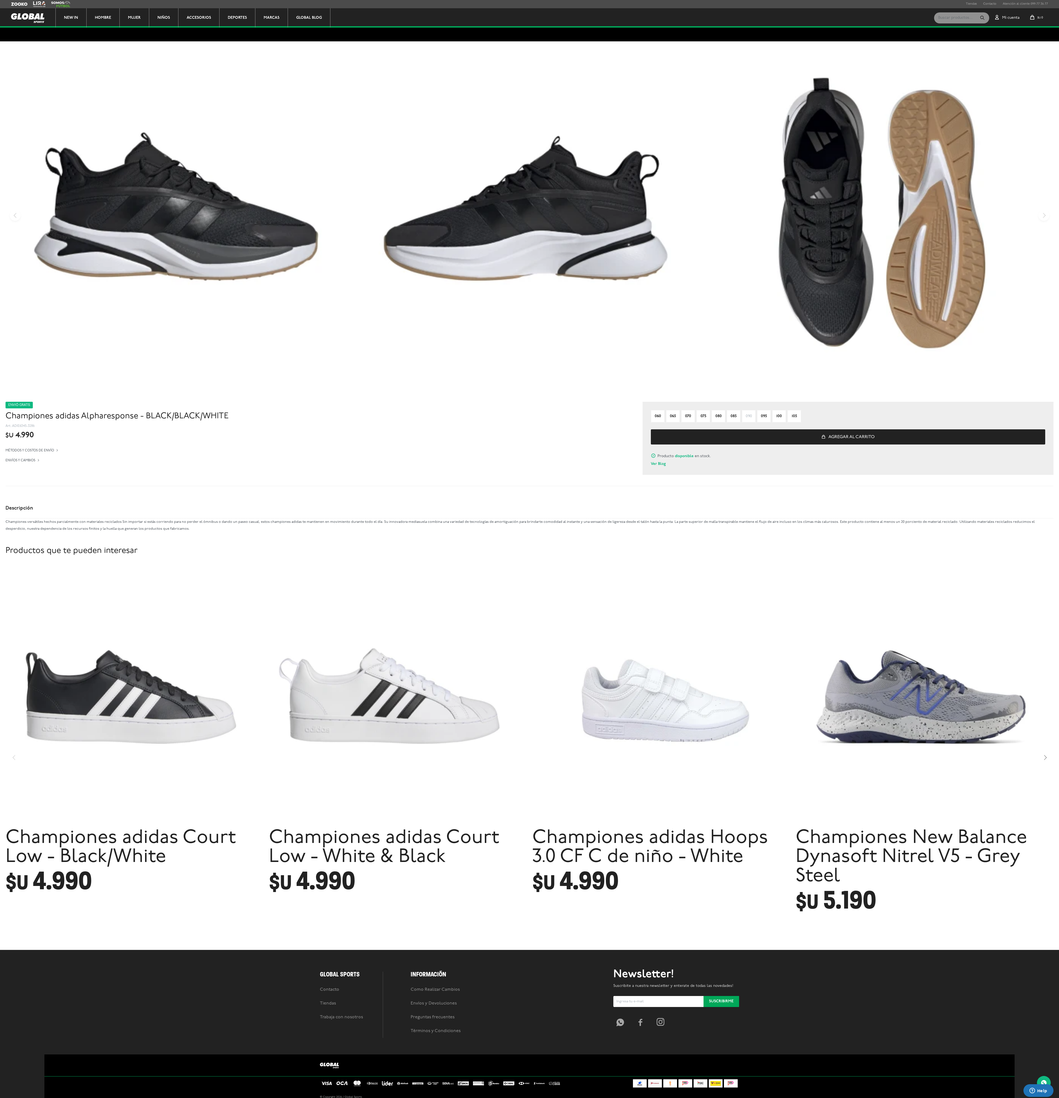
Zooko (15, 4)
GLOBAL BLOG (309, 18)
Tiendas (971, 4)
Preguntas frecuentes (432, 1017)
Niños (163, 18)
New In (71, 18)
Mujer (134, 18)
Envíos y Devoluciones (434, 1003)
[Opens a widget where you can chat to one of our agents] (1038, 1091)
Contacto (989, 4)
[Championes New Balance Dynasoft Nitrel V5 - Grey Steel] (924, 695)
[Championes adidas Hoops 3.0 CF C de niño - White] (661, 695)
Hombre (103, 18)
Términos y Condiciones (436, 1031)
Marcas (271, 18)
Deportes (237, 18)
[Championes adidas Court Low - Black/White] (134, 695)
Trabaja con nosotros (341, 1017)
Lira (36, 4)
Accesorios (199, 18)
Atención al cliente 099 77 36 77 (1025, 4)
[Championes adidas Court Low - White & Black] (398, 695)
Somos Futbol (60, 4)
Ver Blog (658, 464)
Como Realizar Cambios (435, 989)
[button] (982, 17)
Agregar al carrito (851, 437)
